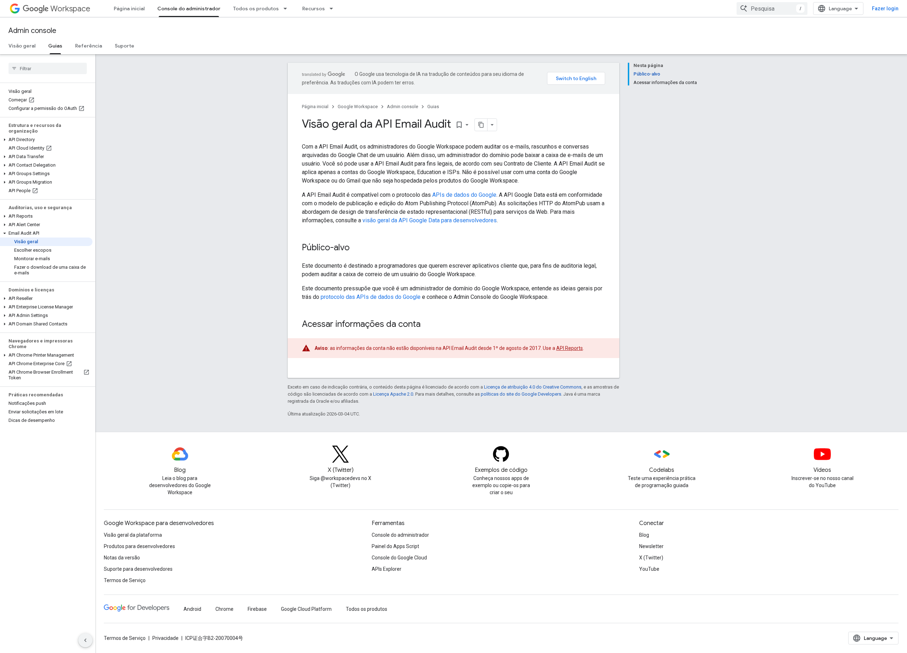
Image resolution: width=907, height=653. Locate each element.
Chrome (224, 609)
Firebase (257, 609)
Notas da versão (122, 557)
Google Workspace (358, 106)
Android (192, 609)
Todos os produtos (256, 8)
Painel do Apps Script (395, 546)
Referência (88, 46)
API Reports (569, 348)
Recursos (313, 8)
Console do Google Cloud (399, 557)
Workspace (70, 8)
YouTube (649, 569)
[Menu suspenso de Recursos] (333, 8)
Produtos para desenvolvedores (139, 546)
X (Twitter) (651, 557)
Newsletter (651, 546)
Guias (55, 46)
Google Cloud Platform (306, 609)
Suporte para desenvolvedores (138, 569)
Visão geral (22, 46)
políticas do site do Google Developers (521, 394)
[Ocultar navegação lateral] (85, 640)
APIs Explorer (386, 569)
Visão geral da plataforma (133, 535)
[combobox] (772, 8)
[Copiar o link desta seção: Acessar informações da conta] (428, 324)
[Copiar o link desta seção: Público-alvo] (357, 248)
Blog (644, 535)
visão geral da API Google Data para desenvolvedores (429, 220)
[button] (46, 139)
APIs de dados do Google (464, 194)
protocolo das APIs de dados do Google (371, 297)
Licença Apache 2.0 (393, 394)
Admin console (32, 30)
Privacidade (165, 638)
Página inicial (129, 8)
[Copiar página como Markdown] (481, 125)
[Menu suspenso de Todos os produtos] (287, 8)
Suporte (124, 46)
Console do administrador (188, 8)
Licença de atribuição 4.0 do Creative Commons (532, 387)
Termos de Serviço (125, 580)
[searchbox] (48, 68)
